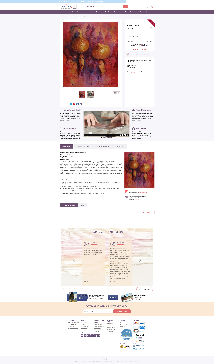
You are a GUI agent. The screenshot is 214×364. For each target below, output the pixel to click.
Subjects (86, 12)
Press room (84, 328)
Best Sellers (108, 12)
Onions (88, 17)
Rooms (79, 12)
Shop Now (112, 297)
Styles (92, 12)
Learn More (139, 61)
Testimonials (110, 331)
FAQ (108, 325)
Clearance (117, 12)
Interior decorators (99, 326)
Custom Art (135, 12)
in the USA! (136, 199)
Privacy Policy (101, 359)
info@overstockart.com (73, 328)
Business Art (144, 12)
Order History (123, 326)
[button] (140, 260)
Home (69, 17)
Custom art (97, 331)
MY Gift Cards (123, 324)
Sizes (73, 12)
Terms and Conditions (113, 359)
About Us (83, 322)
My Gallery (123, 322)
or (143, 46)
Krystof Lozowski (81, 17)
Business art (97, 328)
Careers (83, 324)
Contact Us (110, 323)
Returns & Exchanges (112, 327)
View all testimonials (145, 289)
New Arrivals (125, 12)
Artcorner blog (85, 326)
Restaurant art (98, 324)
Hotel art (96, 322)
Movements (99, 12)
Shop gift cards (98, 330)
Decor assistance (111, 329)
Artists (68, 12)
